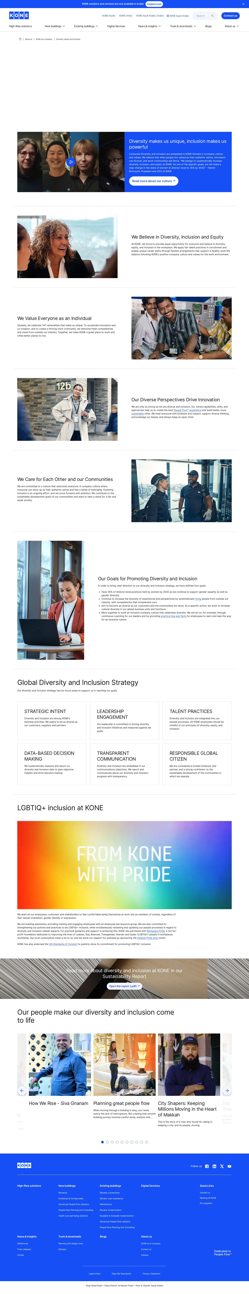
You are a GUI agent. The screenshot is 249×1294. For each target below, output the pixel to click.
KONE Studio (108, 15)
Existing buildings (110, 1185)
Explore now (154, 4)
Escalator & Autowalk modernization (117, 1216)
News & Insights (27, 1236)
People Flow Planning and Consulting (76, 1210)
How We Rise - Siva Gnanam (58, 1103)
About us (28, 39)
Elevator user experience (111, 1198)
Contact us (146, 1249)
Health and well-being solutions (73, 1216)
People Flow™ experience (187, 410)
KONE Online (125, 15)
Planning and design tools (71, 1243)
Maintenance (106, 1204)
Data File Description (121, 1273)
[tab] (102, 1145)
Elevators (63, 1192)
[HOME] (20, 39)
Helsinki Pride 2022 (148, 937)
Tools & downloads (70, 1236)
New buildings (67, 1185)
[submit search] (212, 16)
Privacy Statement (151, 1273)
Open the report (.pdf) (123, 986)
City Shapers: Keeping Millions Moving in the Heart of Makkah (187, 1109)
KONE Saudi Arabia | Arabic (150, 15)
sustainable (137, 413)
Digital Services (150, 1185)
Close (244, 4)
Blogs (103, 1236)
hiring (198, 598)
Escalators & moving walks (71, 1198)
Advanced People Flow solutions (74, 1204)
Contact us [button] (230, 15)
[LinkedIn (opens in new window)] (214, 1165)
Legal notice (94, 1273)
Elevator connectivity (110, 1192)
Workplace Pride (156, 930)
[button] (23, 26)
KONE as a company (44, 39)
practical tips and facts (173, 616)
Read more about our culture (152, 181)
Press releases (24, 1249)
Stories (20, 1255)
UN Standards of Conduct (63, 944)
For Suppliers (206, 1203)
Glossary (63, 1249)
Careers (144, 1255)
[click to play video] (71, 162)
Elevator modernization (110, 1210)
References (22, 1243)
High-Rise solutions (29, 1185)
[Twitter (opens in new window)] (222, 1165)
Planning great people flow (121, 1103)
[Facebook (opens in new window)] (207, 1165)
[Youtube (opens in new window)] (229, 1165)
